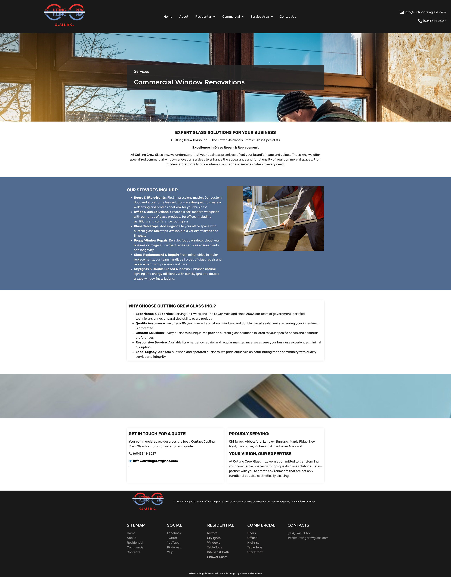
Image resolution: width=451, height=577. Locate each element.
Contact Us (288, 17)
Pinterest (174, 547)
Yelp (170, 552)
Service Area (260, 17)
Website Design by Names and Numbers (241, 573)
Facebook (174, 533)
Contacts (133, 552)
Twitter (172, 538)
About (183, 17)
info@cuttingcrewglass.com (308, 538)
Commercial (231, 17)
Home (168, 17)
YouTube (173, 543)
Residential (203, 17)
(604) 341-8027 (299, 533)
